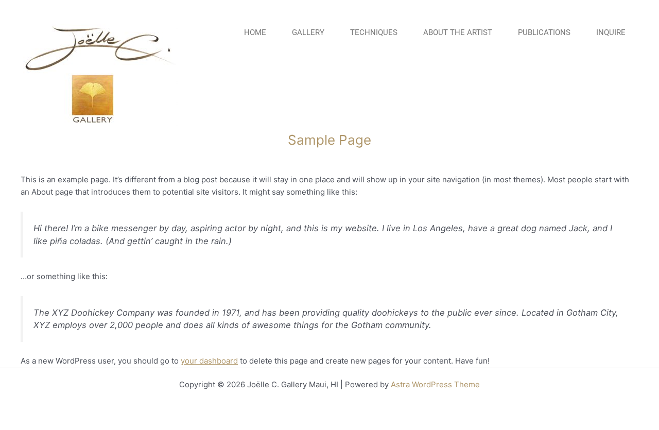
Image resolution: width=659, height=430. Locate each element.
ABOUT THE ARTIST (457, 32)
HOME (255, 32)
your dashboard (209, 361)
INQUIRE (611, 32)
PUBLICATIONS (544, 32)
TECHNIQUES (373, 32)
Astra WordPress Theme (435, 384)
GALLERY (308, 32)
